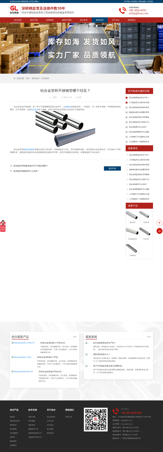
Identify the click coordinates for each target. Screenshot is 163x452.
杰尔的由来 (51, 417)
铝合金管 (35, 110)
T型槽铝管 (132, 255)
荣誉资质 (50, 433)
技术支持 (84, 20)
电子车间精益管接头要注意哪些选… (108, 366)
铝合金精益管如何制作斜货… (140, 107)
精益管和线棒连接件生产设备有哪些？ (32, 166)
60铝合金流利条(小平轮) (47, 357)
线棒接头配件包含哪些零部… (140, 112)
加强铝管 (146, 222)
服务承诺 (31, 425)
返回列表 (112, 168)
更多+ (75, 337)
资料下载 (31, 417)
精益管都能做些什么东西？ (27, 171)
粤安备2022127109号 (130, 435)
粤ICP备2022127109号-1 (131, 431)
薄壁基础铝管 (132, 239)
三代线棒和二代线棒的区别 (139, 142)
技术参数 (31, 421)
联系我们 (134, 1)
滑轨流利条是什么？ (101, 354)
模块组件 (13, 425)
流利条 (12, 437)
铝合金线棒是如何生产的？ (139, 97)
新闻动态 (100, 20)
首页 (28, 78)
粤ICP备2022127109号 (131, 427)
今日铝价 (149, 1)
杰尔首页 (18, 20)
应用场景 (50, 20)
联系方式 (68, 417)
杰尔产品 (34, 20)
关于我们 (127, 1)
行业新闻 (45, 78)
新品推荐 (13, 429)
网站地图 (142, 1)
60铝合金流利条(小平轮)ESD (52, 343)
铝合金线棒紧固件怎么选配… (140, 132)
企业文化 (50, 425)
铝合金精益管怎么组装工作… (140, 122)
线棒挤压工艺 (33, 429)
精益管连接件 (29, 149)
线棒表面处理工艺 (35, 433)
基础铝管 (132, 222)
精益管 (68, 107)
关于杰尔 (116, 20)
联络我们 (132, 20)
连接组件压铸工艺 (35, 437)
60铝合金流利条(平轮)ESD (50, 371)
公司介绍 (50, 421)
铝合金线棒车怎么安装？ (138, 127)
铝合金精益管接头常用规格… (140, 117)
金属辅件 (13, 445)
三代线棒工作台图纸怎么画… (140, 137)
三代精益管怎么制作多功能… (140, 102)
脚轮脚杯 (13, 441)
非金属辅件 (14, 433)
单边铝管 (146, 239)
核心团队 (50, 429)
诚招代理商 (67, 20)
